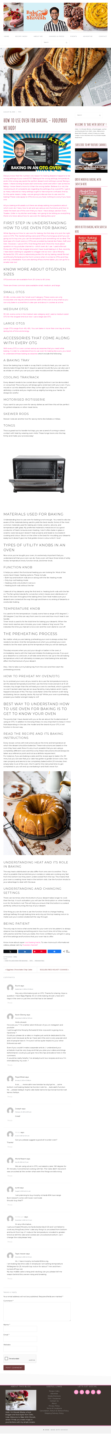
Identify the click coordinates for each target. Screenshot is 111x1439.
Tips (19, 112)
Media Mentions (54, 1396)
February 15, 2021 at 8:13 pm (23, 1112)
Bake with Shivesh (55, 17)
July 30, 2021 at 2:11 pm (22, 1162)
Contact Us (54, 1401)
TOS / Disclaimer (54, 1399)
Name (6, 1325)
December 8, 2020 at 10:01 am (23, 1018)
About (54, 1403)
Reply (9, 1003)
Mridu (17, 1132)
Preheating (39, 961)
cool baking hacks (32, 942)
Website (7, 1345)
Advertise (54, 1394)
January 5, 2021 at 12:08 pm (23, 1080)
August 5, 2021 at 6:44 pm (23, 1191)
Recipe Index (54, 1391)
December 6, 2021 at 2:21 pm (23, 1257)
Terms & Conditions (54, 1408)
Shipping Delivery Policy (54, 1413)
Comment (8, 1301)
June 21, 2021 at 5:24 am (22, 1136)
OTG (31, 961)
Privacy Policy (54, 1406)
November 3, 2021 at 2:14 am (23, 1220)
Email (6, 1335)
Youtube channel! (30, 945)
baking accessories (29, 354)
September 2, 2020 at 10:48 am (24, 989)
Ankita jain (19, 1217)
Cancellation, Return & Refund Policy (54, 1411)
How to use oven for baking (16, 961)
